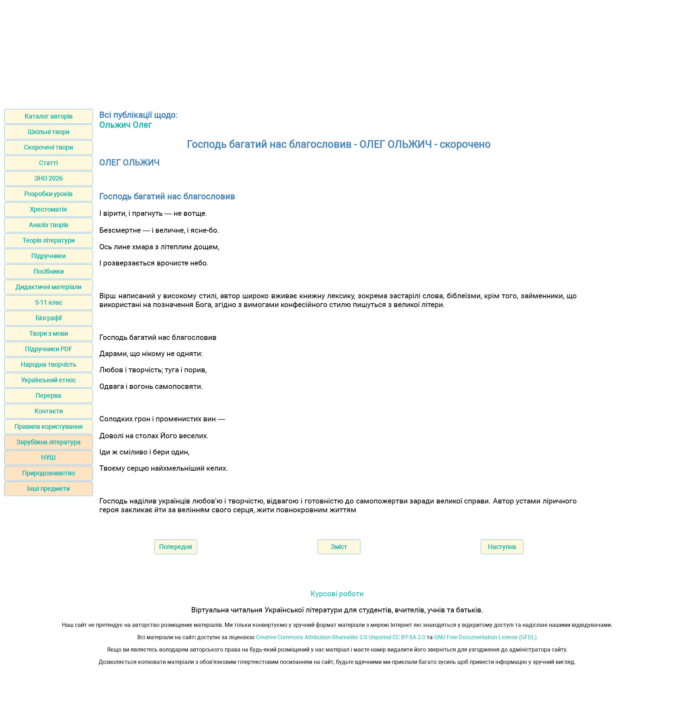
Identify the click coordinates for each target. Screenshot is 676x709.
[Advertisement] (338, 52)
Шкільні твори (48, 131)
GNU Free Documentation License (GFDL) (485, 637)
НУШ (48, 457)
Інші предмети (48, 488)
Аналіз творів (48, 224)
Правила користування (48, 426)
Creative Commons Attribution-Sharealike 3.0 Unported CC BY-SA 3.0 (340, 637)
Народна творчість (48, 364)
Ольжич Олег (125, 125)
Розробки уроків (48, 193)
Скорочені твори (48, 147)
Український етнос (48, 380)
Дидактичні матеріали (48, 287)
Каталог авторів (49, 116)
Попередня (175, 546)
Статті (48, 162)
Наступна (502, 546)
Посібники (48, 271)
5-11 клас (48, 302)
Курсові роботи (337, 593)
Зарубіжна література (49, 442)
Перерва (48, 395)
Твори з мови (48, 333)
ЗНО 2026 (49, 178)
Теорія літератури (49, 240)
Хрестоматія (48, 209)
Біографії (49, 318)
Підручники (48, 255)
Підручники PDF (48, 349)
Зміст (339, 546)
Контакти (49, 411)
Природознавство (48, 473)
